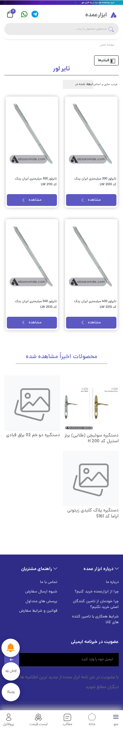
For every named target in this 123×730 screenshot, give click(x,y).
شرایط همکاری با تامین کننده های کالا (95, 619)
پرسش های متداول (41, 602)
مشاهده (94, 200)
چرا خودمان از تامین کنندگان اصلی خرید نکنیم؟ (96, 604)
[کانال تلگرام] (34, 14)
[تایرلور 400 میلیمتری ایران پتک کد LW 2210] (91, 257)
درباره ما (112, 582)
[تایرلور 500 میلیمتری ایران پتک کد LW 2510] (32, 257)
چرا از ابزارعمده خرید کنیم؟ (97, 592)
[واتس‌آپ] (24, 14)
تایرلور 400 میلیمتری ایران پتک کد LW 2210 (95, 304)
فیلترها (104, 60)
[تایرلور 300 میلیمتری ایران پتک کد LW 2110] (32, 134)
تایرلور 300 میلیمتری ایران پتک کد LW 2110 (36, 181)
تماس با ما (48, 582)
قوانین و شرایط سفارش (38, 611)
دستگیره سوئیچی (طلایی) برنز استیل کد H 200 (91, 438)
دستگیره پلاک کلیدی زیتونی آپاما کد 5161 (93, 513)
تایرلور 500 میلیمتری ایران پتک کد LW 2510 (36, 304)
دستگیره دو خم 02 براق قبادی (33, 435)
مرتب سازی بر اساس (105, 84)
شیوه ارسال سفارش (41, 592)
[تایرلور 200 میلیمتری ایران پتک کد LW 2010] (91, 134)
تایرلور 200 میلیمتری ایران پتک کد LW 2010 (95, 181)
